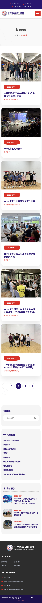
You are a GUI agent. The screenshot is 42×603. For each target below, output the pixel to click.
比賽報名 (6, 445)
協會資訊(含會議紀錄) (11, 99)
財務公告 (7, 152)
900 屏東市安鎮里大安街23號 (13, 589)
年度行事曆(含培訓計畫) (12, 205)
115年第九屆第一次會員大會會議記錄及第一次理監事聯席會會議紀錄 (20, 310)
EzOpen (21, 600)
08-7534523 (15, 4)
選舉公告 (6, 453)
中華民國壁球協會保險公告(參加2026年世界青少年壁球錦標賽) (19, 366)
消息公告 (17, 562)
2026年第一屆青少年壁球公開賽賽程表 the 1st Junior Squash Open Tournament (25, 501)
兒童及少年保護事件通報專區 (14, 474)
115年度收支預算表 (13, 148)
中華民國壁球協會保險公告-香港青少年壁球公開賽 (19, 94)
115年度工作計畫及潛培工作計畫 (19, 201)
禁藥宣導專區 (8, 470)
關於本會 (4, 562)
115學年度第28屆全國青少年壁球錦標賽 (26, 514)
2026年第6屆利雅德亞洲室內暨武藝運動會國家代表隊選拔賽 (26, 526)
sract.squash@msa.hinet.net (23, 6)
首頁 (16, 35)
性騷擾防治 (7, 466)
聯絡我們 (17, 566)
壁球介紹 (4, 566)
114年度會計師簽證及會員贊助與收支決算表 (19, 255)
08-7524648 (28, 4)
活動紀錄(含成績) (9, 449)
